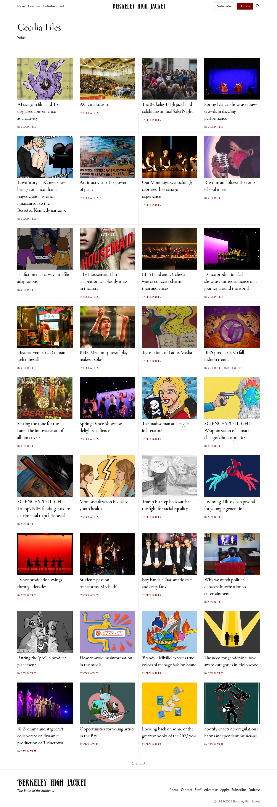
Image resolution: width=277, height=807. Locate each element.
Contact (186, 789)
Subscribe (224, 6)
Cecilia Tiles (28, 126)
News (21, 6)
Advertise (211, 789)
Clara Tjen (235, 368)
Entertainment (53, 6)
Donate (245, 6)
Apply (224, 789)
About (173, 789)
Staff (198, 789)
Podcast (254, 789)
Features (34, 6)
